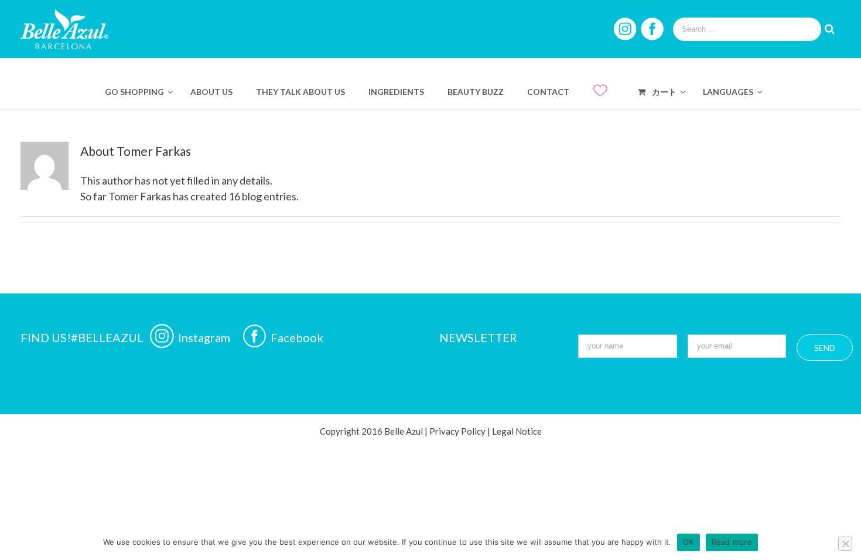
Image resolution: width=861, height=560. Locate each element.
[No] (845, 544)
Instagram (205, 337)
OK (688, 542)
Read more (732, 542)
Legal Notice (517, 431)
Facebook (297, 337)
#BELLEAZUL (108, 337)
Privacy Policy (457, 431)
